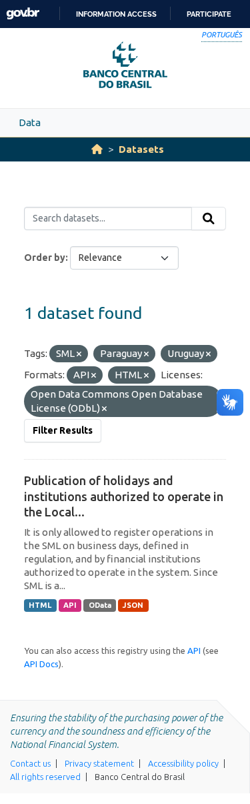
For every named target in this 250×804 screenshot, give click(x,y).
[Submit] (208, 219)
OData (100, 605)
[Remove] (79, 354)
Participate (209, 14)
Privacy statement (99, 763)
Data (30, 122)
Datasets (141, 149)
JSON (133, 605)
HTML (40, 605)
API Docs (41, 664)
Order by (44, 257)
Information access (116, 14)
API (70, 605)
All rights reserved (45, 776)
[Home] (97, 149)
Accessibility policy (183, 763)
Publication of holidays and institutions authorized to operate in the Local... (123, 496)
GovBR (22, 13)
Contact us (30, 763)
